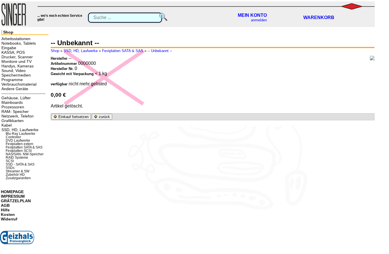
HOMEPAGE (12, 191)
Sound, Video (13, 70)
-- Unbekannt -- (160, 51)
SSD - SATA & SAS (20, 164)
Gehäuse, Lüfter (16, 98)
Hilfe (5, 210)
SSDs (10, 168)
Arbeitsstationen (15, 38)
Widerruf (9, 219)
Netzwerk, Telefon (17, 116)
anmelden (259, 20)
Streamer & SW (17, 171)
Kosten (8, 214)
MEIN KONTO (252, 15)
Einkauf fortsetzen (73, 117)
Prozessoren (12, 107)
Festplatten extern (19, 144)
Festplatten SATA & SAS (122, 51)
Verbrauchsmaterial (18, 84)
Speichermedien (16, 75)
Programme (12, 79)
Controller (13, 137)
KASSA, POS (13, 52)
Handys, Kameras (17, 66)
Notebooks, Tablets (18, 43)
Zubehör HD (15, 174)
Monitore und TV (16, 61)
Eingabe (8, 48)
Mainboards (12, 102)
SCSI (10, 161)
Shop (55, 51)
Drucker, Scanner (17, 57)
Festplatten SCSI (19, 150)
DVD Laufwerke (18, 140)
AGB (5, 205)
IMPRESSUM (13, 196)
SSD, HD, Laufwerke (81, 51)
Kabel (6, 125)
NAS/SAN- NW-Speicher (25, 154)
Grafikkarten (12, 120)
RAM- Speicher (15, 111)
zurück (104, 117)
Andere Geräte (14, 88)
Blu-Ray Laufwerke (20, 133)
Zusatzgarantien (18, 178)
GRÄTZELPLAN (16, 201)
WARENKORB (318, 17)
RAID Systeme (17, 157)
